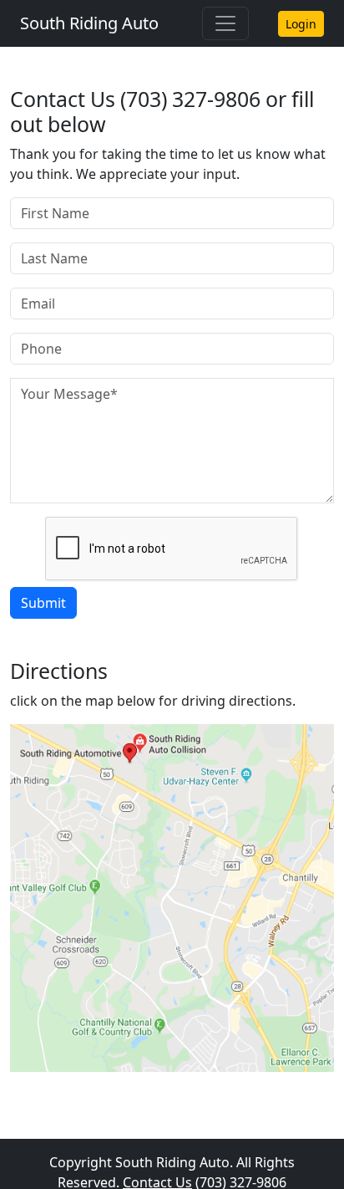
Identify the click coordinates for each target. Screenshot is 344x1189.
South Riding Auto (89, 23)
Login (301, 24)
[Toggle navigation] (225, 23)
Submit (43, 603)
